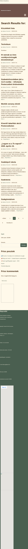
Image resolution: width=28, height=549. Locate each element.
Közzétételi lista (8, 28)
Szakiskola (5, 180)
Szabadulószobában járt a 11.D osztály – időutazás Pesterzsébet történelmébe (12, 81)
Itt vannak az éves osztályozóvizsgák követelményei (9, 57)
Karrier (2, 263)
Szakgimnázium (8, 199)
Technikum (5, 44)
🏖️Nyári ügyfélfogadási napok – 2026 (10, 261)
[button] (25, 15)
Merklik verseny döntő (10, 104)
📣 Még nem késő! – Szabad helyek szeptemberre (13, 258)
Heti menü (4, 280)
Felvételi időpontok (5, 266)
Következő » (10, 222)
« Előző (4, 218)
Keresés (3, 242)
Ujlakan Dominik (6, 31)
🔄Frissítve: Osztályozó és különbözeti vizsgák (12, 256)
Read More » (9, 75)
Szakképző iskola (8, 162)
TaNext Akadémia (4, 0)
